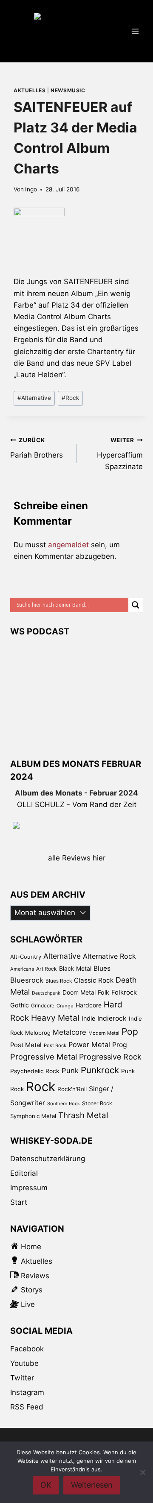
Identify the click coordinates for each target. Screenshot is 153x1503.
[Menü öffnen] (135, 31)
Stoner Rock (97, 1103)
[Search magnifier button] (135, 605)
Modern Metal (103, 1033)
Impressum (29, 1187)
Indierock (112, 1018)
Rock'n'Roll (72, 1089)
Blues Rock (58, 981)
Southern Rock (63, 1104)
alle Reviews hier (76, 858)
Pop (130, 1031)
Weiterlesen (92, 1484)
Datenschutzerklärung (47, 1158)
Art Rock (46, 969)
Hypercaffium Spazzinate (120, 454)
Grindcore (42, 1005)
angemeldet (68, 544)
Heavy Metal (55, 1018)
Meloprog (38, 1032)
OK (45, 1484)
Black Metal (75, 968)
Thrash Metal (83, 1115)
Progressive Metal (43, 1056)
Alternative (34, 397)
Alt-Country (25, 956)
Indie (88, 1018)
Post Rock (55, 1045)
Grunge (65, 1006)
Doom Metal (79, 992)
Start (18, 1202)
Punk (70, 1070)
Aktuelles (29, 90)
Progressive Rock (110, 1056)
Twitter (22, 1378)
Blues (102, 968)
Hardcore (89, 1005)
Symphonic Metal (33, 1116)
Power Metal (89, 1044)
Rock (70, 397)
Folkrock (124, 992)
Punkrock (100, 1070)
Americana (22, 969)
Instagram (27, 1392)
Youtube (24, 1363)
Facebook (27, 1348)
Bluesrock (26, 980)
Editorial (24, 1173)
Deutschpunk (46, 993)
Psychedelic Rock (35, 1071)
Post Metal (26, 1045)
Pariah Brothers (36, 448)
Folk (103, 992)
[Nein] (142, 1472)
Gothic (19, 1005)
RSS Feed (26, 1407)
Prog (119, 1045)
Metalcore (69, 1032)
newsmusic (68, 90)
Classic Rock (93, 980)
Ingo (31, 189)
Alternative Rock (109, 956)
